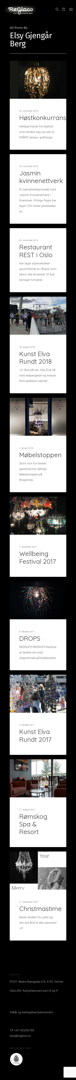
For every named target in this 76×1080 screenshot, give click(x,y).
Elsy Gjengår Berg (25, 65)
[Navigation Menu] (71, 9)
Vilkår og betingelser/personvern (31, 1012)
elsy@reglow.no (20, 1036)
